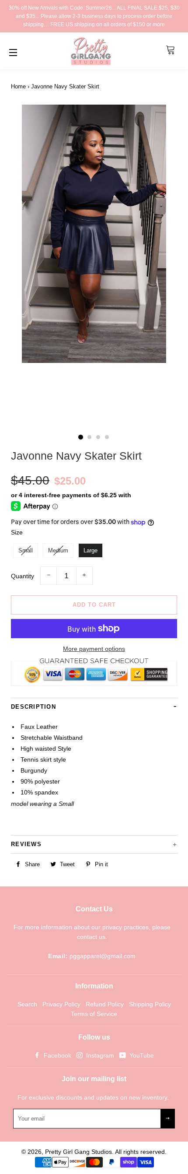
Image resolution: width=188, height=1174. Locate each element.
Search (27, 1004)
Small (25, 550)
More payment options (94, 648)
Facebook (56, 1055)
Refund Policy (105, 1004)
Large (90, 550)
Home (18, 86)
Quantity (22, 576)
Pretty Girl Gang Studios (78, 1151)
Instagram (99, 1055)
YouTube (141, 1055)
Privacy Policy (61, 1004)
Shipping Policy (150, 1004)
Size (17, 532)
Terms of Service (94, 1013)
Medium (58, 550)
